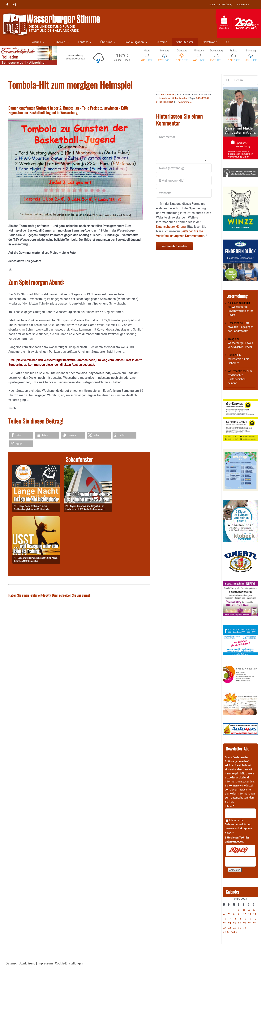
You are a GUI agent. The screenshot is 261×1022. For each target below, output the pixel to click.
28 (229, 927)
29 (234, 927)
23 (239, 923)
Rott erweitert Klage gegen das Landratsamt (240, 326)
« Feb (226, 931)
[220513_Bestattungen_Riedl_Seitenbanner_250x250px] (240, 583)
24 (244, 923)
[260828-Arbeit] (88, 467)
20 (224, 923)
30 (239, 927)
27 (224, 927)
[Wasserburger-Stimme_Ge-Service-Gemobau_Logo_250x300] (240, 400)
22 (234, 923)
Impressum (45, 963)
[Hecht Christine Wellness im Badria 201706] (240, 694)
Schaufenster (179, 98)
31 (244, 927)
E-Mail (229, 806)
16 (239, 918)
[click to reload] (240, 850)
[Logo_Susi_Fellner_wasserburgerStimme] (240, 626)
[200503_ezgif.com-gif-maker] (240, 501)
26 (254, 923)
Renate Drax (167, 94)
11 (249, 914)
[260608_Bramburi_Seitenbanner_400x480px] (240, 451)
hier (231, 801)
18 (249, 918)
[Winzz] (240, 187)
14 (229, 918)
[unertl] (240, 552)
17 (244, 918)
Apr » (234, 931)
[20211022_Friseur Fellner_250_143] (240, 665)
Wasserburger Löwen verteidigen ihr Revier (240, 310)
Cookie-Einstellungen (69, 963)
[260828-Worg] (36, 518)
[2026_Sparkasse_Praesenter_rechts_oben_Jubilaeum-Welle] (238, 11)
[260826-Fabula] (36, 467)
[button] (227, 42)
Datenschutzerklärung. (171, 226)
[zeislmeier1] (240, 725)
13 (224, 918)
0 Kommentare (184, 102)
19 (254, 918)
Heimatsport (164, 98)
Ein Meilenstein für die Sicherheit (238, 359)
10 (244, 914)
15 (234, 918)
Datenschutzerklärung (238, 824)
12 (254, 914)
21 (229, 923)
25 (249, 923)
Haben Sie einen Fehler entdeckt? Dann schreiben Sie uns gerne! (49, 595)
